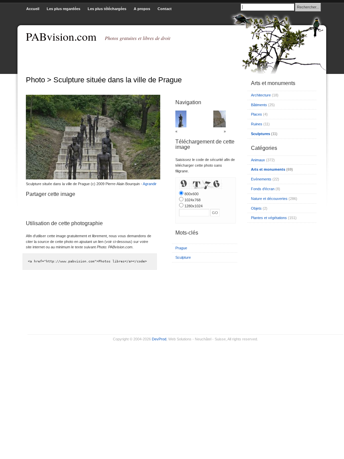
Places (256, 114)
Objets (256, 208)
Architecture (261, 95)
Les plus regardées (63, 9)
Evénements (261, 179)
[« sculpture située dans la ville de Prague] (180, 126)
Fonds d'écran (262, 189)
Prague (181, 248)
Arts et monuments (268, 169)
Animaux (258, 160)
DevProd (159, 339)
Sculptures (260, 134)
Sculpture (183, 257)
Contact (165, 9)
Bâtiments (259, 105)
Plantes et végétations (269, 218)
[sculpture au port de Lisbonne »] (219, 126)
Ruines (256, 124)
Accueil (32, 9)
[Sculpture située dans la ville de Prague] (91, 178)
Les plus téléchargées (107, 9)
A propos (142, 9)
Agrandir (150, 184)
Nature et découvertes (269, 199)
